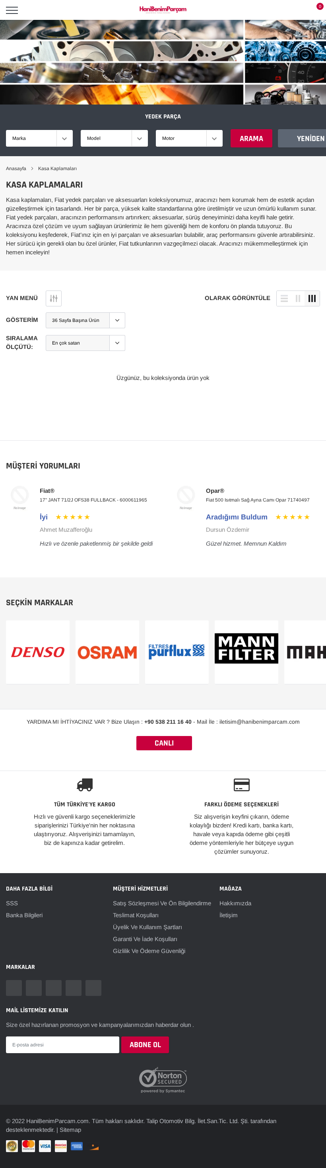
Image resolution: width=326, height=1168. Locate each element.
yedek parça (163, 116)
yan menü (22, 297)
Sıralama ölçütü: (21, 342)
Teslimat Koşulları (136, 915)
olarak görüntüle (237, 297)
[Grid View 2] (298, 298)
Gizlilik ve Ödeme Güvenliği (149, 950)
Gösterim (22, 319)
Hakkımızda (235, 903)
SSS (12, 903)
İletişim (228, 915)
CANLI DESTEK (164, 744)
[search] (32, 10)
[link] (14, 988)
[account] (296, 10)
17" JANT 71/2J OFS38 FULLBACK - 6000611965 (93, 500)
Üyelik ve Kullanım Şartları (147, 927)
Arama (251, 139)
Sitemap (70, 1122)
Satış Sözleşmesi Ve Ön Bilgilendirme (162, 903)
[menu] (12, 10)
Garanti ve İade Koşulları (145, 939)
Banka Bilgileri (24, 915)
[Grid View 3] (312, 298)
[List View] (284, 298)
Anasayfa (16, 168)
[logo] (163, 10)
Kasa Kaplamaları (57, 168)
